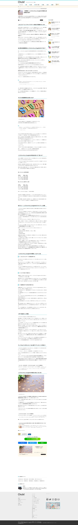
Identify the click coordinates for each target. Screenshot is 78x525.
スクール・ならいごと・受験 (54, 30)
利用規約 (19, 503)
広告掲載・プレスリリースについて (22, 499)
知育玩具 (33, 516)
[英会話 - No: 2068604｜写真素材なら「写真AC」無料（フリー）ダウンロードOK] (32, 383)
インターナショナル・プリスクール (55, 35)
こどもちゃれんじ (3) (38, 479)
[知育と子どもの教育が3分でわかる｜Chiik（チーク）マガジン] (21, 2)
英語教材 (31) (37, 480)
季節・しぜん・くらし (55, 49)
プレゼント (33, 504)
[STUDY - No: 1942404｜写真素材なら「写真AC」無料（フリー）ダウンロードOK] (32, 108)
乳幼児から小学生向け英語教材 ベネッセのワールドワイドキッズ (27, 84)
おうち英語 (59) (32, 479)
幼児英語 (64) (31, 480)
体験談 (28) (26, 480)
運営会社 (19, 498)
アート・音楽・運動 (54, 58)
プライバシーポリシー (20, 502)
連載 (52, 4)
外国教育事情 (33, 508)
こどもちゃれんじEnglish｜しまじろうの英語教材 (26, 413)
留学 (32, 512)
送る (43, 442)
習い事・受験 (37, 4)
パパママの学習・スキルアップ (35, 501)
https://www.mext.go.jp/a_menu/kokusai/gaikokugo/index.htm (27, 150)
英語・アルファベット (54, 63)
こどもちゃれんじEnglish (23, 191)
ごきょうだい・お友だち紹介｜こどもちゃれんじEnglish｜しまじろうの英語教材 (30, 365)
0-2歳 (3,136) (21, 479)
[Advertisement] (32, 465)
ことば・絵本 (33, 496)
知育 (57, 58)
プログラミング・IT (34, 505)
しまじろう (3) (21, 480)
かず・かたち (53, 48)
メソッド (21, 4)
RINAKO (24, 486)
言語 (31, 4)
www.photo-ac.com (21, 119)
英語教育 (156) (42, 480)
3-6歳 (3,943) (26, 479)
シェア (23, 442)
